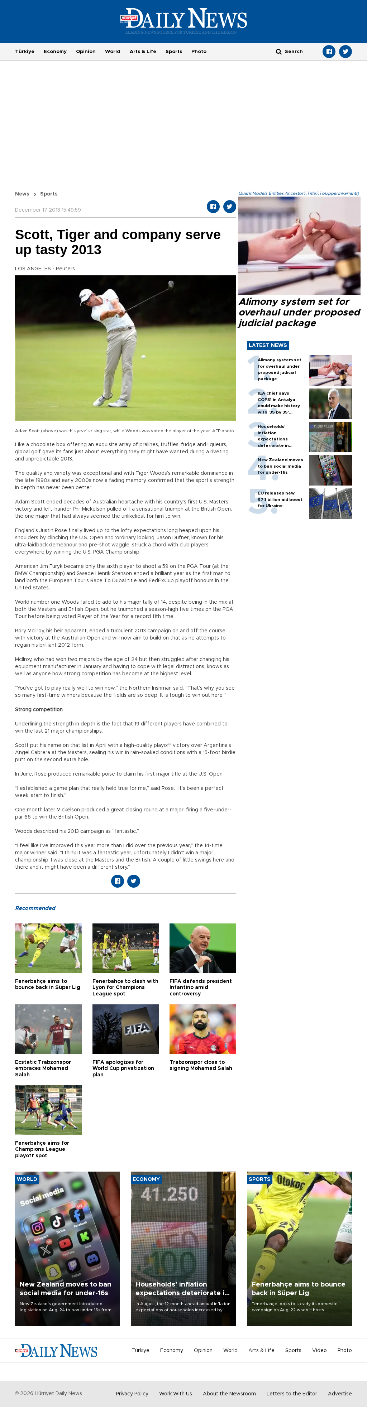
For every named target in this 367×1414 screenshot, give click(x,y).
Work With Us (175, 1393)
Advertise (340, 1393)
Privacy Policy (132, 1393)
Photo (198, 51)
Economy (55, 51)
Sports (174, 51)
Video (319, 1350)
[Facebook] (329, 51)
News (22, 194)
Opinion (86, 51)
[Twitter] (345, 51)
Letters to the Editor (292, 1393)
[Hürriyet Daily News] (183, 20)
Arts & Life (143, 51)
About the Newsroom (229, 1393)
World (112, 51)
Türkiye (24, 51)
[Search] (279, 51)
